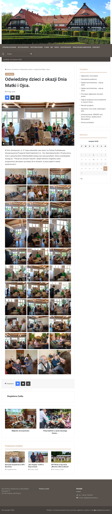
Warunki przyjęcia (87, 105)
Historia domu (36, 47)
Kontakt (96, 47)
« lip (81, 178)
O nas (46, 47)
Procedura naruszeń (82, 47)
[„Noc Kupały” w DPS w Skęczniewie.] (38, 457)
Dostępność (65, 47)
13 (93, 159)
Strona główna (9, 47)
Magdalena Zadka (15, 396)
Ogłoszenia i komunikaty (89, 76)
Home (8, 69)
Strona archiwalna (87, 122)
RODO (56, 47)
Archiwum (15, 69)
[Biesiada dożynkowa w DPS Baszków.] (15, 457)
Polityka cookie (44, 489)
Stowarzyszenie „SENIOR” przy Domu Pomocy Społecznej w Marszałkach (92, 117)
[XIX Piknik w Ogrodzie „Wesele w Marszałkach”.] (61, 457)
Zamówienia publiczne (89, 79)
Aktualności (23, 47)
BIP (52, 47)
